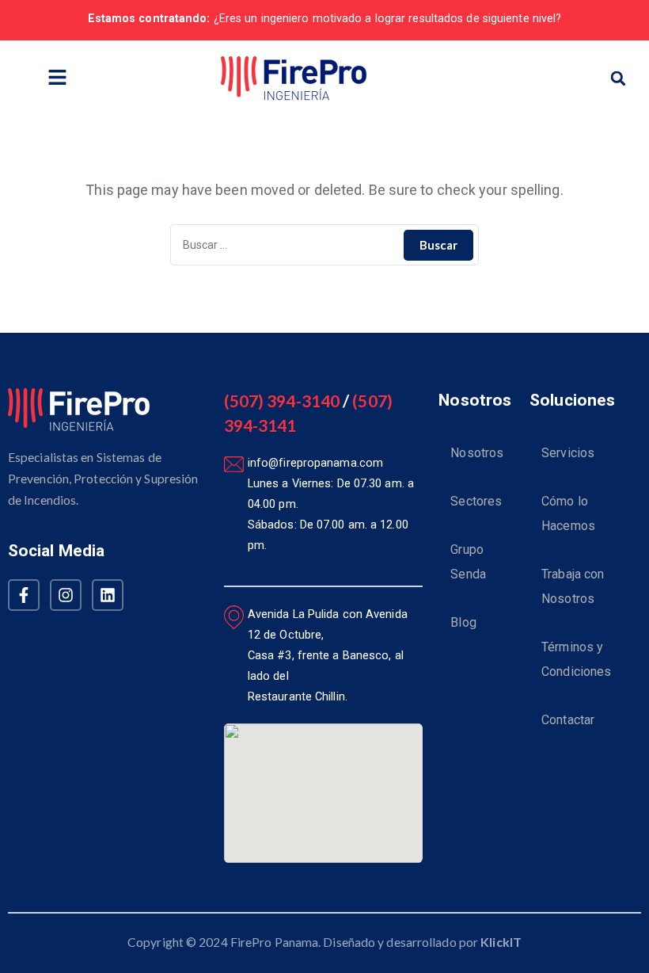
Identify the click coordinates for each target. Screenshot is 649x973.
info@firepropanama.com (315, 463)
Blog (463, 622)
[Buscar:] (324, 244)
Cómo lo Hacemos (568, 513)
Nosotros (476, 452)
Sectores (476, 501)
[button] (57, 78)
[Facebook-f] (24, 595)
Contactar (567, 719)
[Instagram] (66, 595)
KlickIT (501, 941)
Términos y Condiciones (576, 659)
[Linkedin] (107, 595)
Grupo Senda (468, 562)
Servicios (567, 452)
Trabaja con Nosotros (572, 586)
